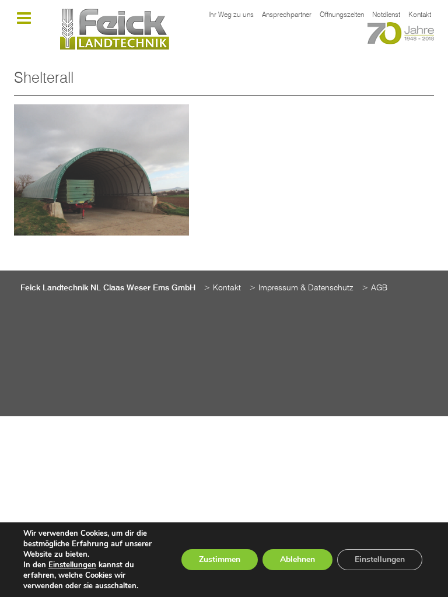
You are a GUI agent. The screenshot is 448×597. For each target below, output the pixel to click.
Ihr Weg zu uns (231, 15)
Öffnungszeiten (342, 15)
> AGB (374, 288)
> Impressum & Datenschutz (301, 288)
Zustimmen (219, 559)
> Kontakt (222, 288)
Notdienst (386, 15)
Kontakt (419, 15)
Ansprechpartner (287, 15)
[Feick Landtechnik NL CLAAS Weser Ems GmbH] (114, 29)
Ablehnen (297, 559)
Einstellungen (72, 565)
